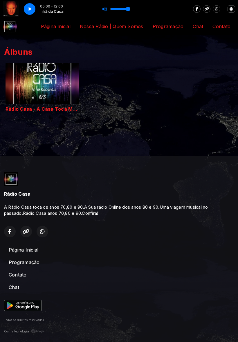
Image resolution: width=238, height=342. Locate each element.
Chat (198, 26)
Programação (168, 26)
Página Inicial (56, 26)
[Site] (206, 9)
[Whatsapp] (216, 9)
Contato (221, 26)
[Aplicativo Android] (231, 9)
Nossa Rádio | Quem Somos (111, 26)
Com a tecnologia (16, 331)
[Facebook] (197, 9)
